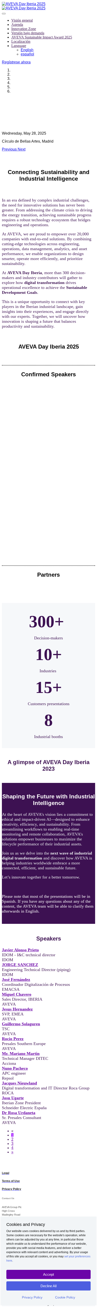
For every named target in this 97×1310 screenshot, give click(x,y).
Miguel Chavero (16, 994)
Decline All (48, 1286)
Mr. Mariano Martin (21, 1053)
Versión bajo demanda (27, 33)
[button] (16, 62)
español (27, 54)
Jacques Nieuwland (19, 1083)
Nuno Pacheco (15, 1068)
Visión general (22, 20)
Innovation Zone (23, 29)
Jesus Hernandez (17, 1009)
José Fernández (16, 979)
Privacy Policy (32, 1297)
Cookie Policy (65, 1297)
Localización (20, 41)
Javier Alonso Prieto (20, 950)
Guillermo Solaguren (21, 1024)
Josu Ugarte (13, 1098)
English (27, 50)
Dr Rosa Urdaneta (18, 1112)
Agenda (17, 25)
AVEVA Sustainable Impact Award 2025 (41, 37)
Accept (48, 1274)
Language (18, 46)
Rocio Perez (13, 1038)
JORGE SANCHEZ (20, 964)
